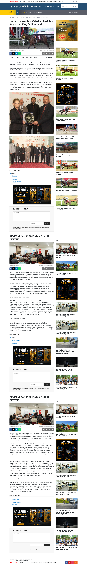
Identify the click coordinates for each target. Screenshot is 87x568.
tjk (12, 175)
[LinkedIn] (16, 53)
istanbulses (14, 176)
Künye (55, 1)
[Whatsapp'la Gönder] (19, 53)
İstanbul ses (14, 178)
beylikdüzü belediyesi (16, 342)
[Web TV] (73, 1)
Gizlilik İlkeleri (51, 562)
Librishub (14, 182)
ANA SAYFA (34, 6)
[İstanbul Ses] (19, 6)
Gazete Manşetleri (38, 1)
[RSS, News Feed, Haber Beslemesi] (76, 562)
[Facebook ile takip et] (66, 562)
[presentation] (14, 12)
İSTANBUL (46, 6)
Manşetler (24, 1)
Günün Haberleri (31, 1)
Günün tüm (73, 12)
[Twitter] (13, 53)
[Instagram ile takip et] (72, 562)
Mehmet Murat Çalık (16, 340)
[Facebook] (10, 53)
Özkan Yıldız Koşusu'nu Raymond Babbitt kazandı (37, 12)
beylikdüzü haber (15, 338)
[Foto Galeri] (77, 1)
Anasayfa (13, 17)
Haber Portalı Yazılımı (16, 566)
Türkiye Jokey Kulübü (16, 181)
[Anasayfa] (20, 1)
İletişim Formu (60, 1)
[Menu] (63, 6)
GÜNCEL (52, 6)
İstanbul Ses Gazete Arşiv (48, 1)
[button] (46, 53)
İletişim (28, 562)
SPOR (57, 6)
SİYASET (40, 6)
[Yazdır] (43, 53)
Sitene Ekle (57, 562)
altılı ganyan (14, 179)
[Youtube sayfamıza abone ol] (69, 562)
